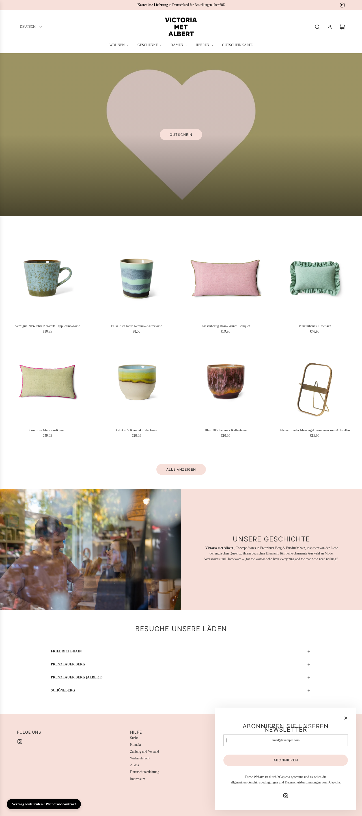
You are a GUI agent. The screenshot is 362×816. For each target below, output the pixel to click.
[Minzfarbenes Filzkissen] (315, 278)
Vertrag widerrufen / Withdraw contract (44, 804)
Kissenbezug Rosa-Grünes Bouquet (226, 326)
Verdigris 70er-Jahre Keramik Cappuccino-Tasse (47, 326)
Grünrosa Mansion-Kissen (47, 430)
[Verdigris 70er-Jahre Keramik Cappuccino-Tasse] (47, 278)
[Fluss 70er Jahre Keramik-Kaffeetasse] (136, 278)
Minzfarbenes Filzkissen (314, 326)
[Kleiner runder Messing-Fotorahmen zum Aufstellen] (315, 382)
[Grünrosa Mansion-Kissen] (47, 382)
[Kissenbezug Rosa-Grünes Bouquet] (225, 278)
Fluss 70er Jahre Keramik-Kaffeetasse (136, 326)
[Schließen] (346, 718)
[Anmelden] (330, 27)
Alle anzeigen (181, 469)
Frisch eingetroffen (200, 139)
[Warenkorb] (342, 27)
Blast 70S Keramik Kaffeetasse (226, 430)
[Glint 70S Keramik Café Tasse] (136, 382)
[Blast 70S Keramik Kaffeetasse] (225, 382)
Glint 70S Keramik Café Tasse (136, 430)
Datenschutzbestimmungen (303, 782)
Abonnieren (285, 760)
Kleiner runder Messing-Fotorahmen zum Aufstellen (315, 430)
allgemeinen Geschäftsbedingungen (254, 782)
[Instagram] (342, 5)
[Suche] (317, 27)
